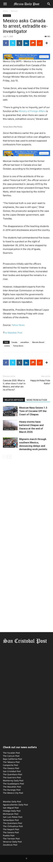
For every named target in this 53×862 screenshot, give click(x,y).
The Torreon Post (11, 838)
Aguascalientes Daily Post (15, 804)
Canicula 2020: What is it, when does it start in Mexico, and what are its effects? (14, 385)
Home (5, 11)
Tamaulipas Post (11, 820)
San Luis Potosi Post (12, 817)
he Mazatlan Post (13, 332)
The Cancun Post (11, 755)
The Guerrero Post (12, 777)
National (14, 11)
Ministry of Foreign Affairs (32, 111)
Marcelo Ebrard (38, 342)
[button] (5, 4)
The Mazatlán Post (12, 786)
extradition (24, 342)
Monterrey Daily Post (13, 780)
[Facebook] (6, 43)
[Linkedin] (26, 43)
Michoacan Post (10, 813)
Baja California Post (12, 759)
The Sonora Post (11, 832)
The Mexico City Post (13, 792)
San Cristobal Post (12, 771)
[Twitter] (13, 43)
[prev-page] (5, 456)
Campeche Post (10, 765)
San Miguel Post (11, 807)
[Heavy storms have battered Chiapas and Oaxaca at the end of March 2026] (10, 425)
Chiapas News (9, 415)
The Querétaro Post (12, 774)
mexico (7, 346)
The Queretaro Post (12, 823)
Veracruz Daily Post (12, 841)
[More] (47, 43)
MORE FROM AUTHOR (37, 400)
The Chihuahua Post (13, 826)
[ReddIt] (40, 43)
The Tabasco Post (11, 762)
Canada (14, 342)
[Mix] (33, 43)
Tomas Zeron (18, 346)
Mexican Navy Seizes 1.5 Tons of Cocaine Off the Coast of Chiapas (33, 411)
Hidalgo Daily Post (12, 810)
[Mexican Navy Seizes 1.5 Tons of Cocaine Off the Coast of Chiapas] (10, 411)
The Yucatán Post (11, 752)
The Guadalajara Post (13, 783)
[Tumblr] (19, 43)
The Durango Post (11, 789)
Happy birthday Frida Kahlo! (40, 382)
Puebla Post (8, 835)
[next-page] (9, 456)
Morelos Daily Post (12, 801)
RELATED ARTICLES (14, 400)
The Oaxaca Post (11, 768)
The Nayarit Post (11, 829)
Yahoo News (18, 325)
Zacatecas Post (10, 844)
